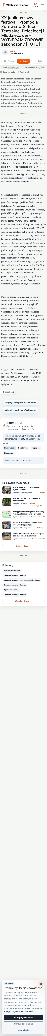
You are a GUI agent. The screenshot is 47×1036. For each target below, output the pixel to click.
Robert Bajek (13, 68)
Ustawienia (23, 1030)
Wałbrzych (24, 72)
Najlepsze (36, 448)
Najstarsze (23, 448)
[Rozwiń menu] (42, 5)
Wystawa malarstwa (11, 590)
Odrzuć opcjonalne (23, 1024)
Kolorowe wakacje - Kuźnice (15, 585)
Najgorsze (8, 453)
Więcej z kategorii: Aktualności (20, 402)
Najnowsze (9, 448)
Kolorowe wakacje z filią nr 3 (15, 575)
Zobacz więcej (23, 546)
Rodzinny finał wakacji (12, 571)
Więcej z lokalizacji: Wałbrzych (20, 410)
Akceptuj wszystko (23, 1017)
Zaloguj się (34, 439)
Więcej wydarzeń (23, 601)
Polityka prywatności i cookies (18, 1011)
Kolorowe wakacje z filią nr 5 (15, 594)
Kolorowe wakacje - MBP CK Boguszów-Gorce (22, 580)
